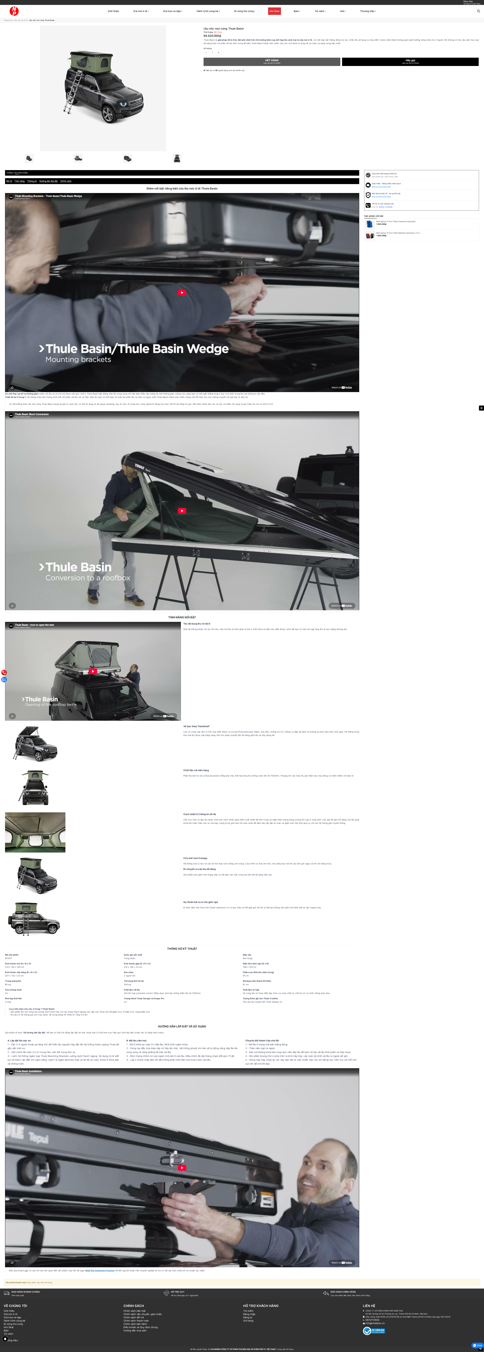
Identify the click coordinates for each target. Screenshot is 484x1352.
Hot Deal (274, 11)
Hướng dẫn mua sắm (135, 1330)
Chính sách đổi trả (134, 1317)
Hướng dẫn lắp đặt (48, 181)
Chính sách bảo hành (135, 1324)
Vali (342, 11)
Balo (296, 11)
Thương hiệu (367, 11)
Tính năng (19, 181)
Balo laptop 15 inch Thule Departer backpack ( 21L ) (398, 233)
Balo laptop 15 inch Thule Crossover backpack (396, 221)
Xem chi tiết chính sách (381, 187)
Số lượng (208, 48)
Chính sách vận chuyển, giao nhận (143, 1314)
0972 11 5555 (385, 206)
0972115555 (372, 1320)
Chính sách (66, 181)
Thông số (32, 181)
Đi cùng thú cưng (244, 11)
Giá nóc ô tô (140, 11)
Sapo (291, 1349)
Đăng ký (247, 1317)
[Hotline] (4, 672)
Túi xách (320, 11)
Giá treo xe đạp (172, 11)
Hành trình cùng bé (208, 11)
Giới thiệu (113, 11)
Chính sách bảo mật (135, 1310)
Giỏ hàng (248, 1320)
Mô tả (9, 181)
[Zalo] (4, 679)
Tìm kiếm (248, 1310)
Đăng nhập (249, 1314)
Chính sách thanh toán (136, 1320)
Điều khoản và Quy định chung (141, 1327)
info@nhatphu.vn (375, 1323)
